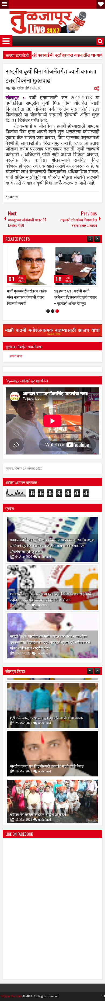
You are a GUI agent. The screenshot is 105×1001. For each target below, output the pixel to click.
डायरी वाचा (16, 356)
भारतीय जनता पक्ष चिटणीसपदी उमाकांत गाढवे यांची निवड (47, 762)
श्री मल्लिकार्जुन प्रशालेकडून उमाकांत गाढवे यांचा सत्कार (46, 714)
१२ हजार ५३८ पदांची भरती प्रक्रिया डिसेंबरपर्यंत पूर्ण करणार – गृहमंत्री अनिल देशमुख (75, 297)
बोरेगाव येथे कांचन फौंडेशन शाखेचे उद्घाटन (38, 810)
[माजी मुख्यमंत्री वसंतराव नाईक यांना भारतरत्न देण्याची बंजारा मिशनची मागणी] (29, 266)
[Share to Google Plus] (45, 251)
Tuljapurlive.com (11, 996)
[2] (52, 311)
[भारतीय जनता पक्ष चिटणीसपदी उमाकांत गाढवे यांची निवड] (52, 750)
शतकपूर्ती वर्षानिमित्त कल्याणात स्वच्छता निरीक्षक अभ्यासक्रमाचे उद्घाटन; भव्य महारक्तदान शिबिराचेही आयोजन (50, 596)
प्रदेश (20, 88)
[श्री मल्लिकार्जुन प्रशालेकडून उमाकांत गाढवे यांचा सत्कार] (52, 702)
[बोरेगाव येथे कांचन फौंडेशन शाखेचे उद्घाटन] (52, 798)
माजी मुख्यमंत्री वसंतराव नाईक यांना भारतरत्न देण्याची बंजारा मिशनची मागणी (27, 297)
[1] (48, 311)
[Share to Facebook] (33, 251)
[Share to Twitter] (39, 251)
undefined (44, 557)
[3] (57, 311)
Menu (4, 4)
